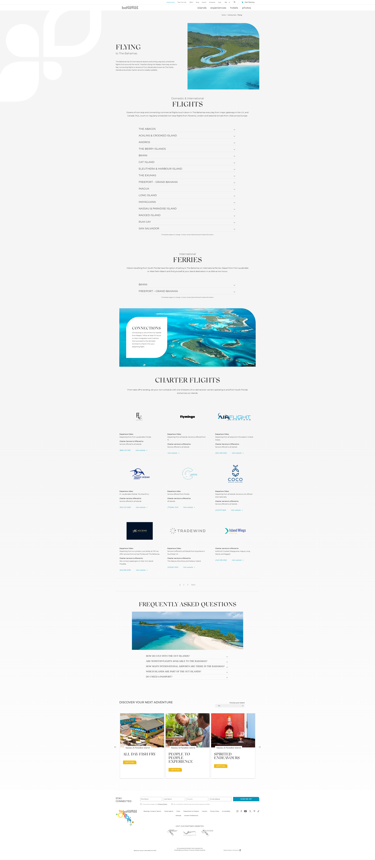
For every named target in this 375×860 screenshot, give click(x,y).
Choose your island (237, 703)
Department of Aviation (191, 812)
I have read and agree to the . (154, 804)
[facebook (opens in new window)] (241, 811)
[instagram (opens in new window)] (237, 811)
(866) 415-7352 (125, 450)
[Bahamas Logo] (130, 7)
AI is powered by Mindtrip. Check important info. (190, 848)
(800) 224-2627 (152, 850)
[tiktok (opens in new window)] (258, 811)
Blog (197, 2)
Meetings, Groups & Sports (152, 811)
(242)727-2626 (220, 510)
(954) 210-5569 (125, 507)
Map (219, 2)
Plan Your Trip (182, 2)
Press (178, 811)
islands (202, 7)
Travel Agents (168, 811)
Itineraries (212, 2)
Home (224, 15)
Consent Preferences (191, 815)
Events (204, 2)
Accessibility (226, 811)
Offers (191, 2)
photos (246, 7)
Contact (204, 811)
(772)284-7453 (172, 507)
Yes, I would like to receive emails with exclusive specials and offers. (191, 804)
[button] (226, 2)
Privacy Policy (162, 804)
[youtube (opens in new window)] (245, 811)
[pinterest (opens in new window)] (254, 811)
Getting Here (170, 2)
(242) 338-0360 (221, 560)
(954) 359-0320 (221, 453)
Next (193, 585)
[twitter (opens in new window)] (250, 811)
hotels (234, 7)
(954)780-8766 (125, 570)
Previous (115, 747)
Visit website (140, 450)
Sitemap (178, 815)
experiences (218, 7)
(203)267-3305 (172, 567)
